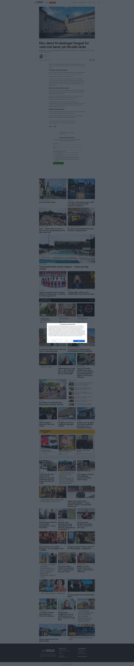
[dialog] (67, 333)
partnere (67, 329)
